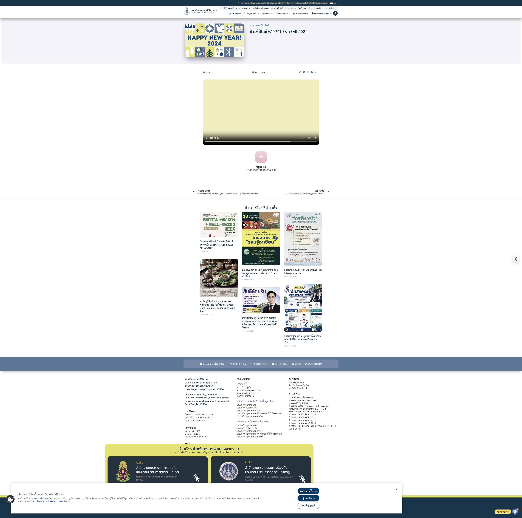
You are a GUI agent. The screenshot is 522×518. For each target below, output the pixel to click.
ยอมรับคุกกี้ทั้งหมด (308, 491)
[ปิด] (397, 490)
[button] (335, 13)
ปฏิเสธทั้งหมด (308, 498)
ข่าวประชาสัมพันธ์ (259, 25)
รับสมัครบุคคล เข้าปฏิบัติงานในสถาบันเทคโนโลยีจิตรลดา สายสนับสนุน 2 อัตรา (302, 339)
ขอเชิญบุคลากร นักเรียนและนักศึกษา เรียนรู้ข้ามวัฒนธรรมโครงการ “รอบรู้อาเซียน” (260, 273)
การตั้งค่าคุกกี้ (308, 505)
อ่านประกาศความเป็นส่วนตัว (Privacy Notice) (51, 501)
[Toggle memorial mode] (515, 259)
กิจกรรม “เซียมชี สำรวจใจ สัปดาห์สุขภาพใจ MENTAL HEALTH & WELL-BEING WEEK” (217, 244)
